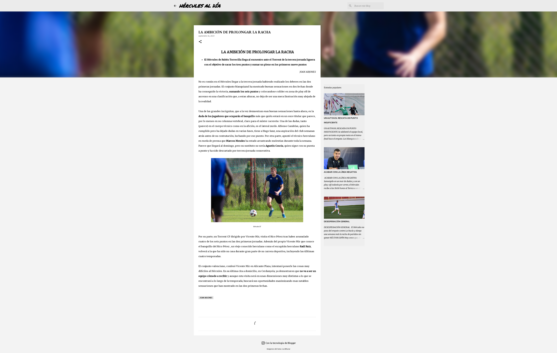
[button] (200, 42)
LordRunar (286, 349)
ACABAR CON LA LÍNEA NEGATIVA (340, 172)
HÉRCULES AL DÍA (199, 5)
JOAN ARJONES (206, 298)
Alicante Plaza (262, 266)
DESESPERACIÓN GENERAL (337, 221)
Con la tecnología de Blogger (280, 343)
